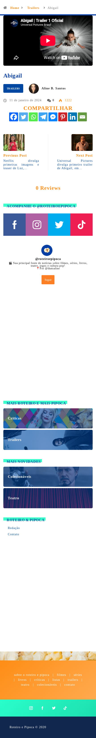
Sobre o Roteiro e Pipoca (31, 675)
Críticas (39, 679)
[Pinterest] (62, 116)
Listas (56, 679)
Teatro (25, 684)
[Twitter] (23, 116)
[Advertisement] (48, 343)
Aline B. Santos (54, 88)
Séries (78, 675)
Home (14, 8)
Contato (13, 534)
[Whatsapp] (33, 116)
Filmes (61, 675)
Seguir (48, 279)
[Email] (82, 116)
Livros (22, 679)
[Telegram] (43, 116)
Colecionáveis (47, 684)
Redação (14, 528)
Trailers (33, 8)
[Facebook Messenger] (52, 116)
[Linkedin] (72, 116)
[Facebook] (13, 116)
